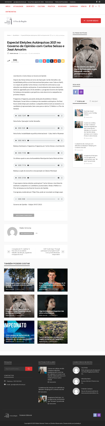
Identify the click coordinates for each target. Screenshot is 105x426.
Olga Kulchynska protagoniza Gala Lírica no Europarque (51, 312)
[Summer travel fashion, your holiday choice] (79, 112)
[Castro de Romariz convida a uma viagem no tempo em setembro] (52, 332)
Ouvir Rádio (92, 21)
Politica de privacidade (61, 2)
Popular (81, 101)
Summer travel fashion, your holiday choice (90, 113)
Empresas (74, 6)
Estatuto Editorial (25, 415)
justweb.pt (77, 423)
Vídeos (83, 6)
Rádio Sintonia (49, 2)
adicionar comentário (24, 215)
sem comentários (35, 53)
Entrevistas (11, 12)
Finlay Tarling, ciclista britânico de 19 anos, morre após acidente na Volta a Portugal (52, 285)
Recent (95, 101)
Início (8, 6)
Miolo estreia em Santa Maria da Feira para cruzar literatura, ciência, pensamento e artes (18, 311)
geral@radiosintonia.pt (18, 384)
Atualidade (18, 6)
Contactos (73, 2)
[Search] (99, 6)
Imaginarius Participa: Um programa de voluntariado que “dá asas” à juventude (91, 158)
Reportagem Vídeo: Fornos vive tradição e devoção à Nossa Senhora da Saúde (19, 285)
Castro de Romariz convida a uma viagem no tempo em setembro (51, 338)
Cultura (41, 6)
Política (51, 6)
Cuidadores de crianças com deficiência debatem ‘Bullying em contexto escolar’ (85, 145)
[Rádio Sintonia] (15, 20)
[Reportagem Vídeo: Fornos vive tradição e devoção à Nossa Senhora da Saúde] (19, 280)
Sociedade (62, 6)
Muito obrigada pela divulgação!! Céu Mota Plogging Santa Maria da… (90, 372)
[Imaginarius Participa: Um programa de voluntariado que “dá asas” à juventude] (79, 157)
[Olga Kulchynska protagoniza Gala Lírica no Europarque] (52, 306)
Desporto (30, 6)
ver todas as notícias (26, 233)
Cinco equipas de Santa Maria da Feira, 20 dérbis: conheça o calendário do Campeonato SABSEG (19, 337)
